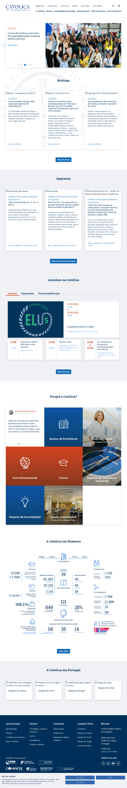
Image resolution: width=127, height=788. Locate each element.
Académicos (58, 733)
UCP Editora (97, 6)
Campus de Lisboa (84, 733)
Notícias (9, 733)
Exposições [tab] (27, 293)
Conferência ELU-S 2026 (80, 326)
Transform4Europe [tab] (49, 293)
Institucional (13, 723)
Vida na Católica (98, 11)
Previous (4, 45)
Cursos (32, 736)
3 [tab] (25, 65)
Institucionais (58, 729)
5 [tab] (31, 65)
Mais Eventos (63, 372)
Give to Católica (114, 11)
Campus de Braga (84, 741)
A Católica (40, 11)
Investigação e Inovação (64, 11)
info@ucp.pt (106, 748)
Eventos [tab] (12, 293)
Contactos (58, 723)
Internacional (83, 11)
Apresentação (11, 729)
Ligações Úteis (85, 723)
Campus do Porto (84, 737)
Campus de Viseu (84, 745)
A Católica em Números (15, 737)
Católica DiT (52, 6)
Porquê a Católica (37, 744)
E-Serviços (65, 6)
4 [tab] (28, 65)
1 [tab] (19, 65)
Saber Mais (63, 651)
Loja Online (85, 6)
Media (74, 6)
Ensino (50, 11)
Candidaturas (35, 740)
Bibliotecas (40, 6)
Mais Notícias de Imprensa (63, 261)
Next (122, 45)
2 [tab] (22, 65)
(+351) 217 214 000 (109, 751)
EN (113, 6)
